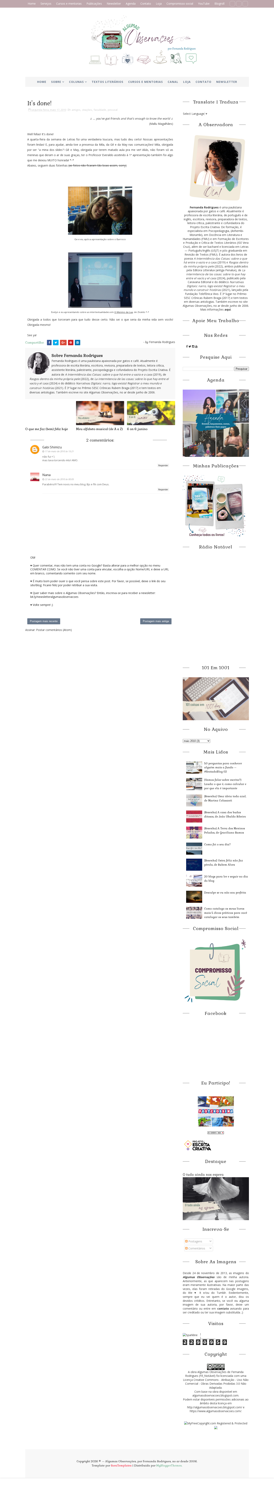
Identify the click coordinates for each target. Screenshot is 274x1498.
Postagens (195, 1241)
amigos (76, 110)
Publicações (94, 3)
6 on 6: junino (137, 429)
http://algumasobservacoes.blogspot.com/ (214, 1407)
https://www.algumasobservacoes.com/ (215, 1411)
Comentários (196, 1248)
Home (32, 3)
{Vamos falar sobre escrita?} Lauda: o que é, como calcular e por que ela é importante (225, 784)
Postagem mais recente (44, 621)
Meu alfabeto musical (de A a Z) (99, 429)
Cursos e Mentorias (145, 82)
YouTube (204, 3)
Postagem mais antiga (156, 621)
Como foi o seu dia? (217, 844)
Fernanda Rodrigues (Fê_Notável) (214, 1374)
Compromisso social (179, 3)
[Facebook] (232, 3)
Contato (145, 3)
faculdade (100, 110)
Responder (163, 465)
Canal (173, 82)
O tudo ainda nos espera (203, 1175)
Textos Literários (107, 82)
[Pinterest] (239, 3)
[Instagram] (245, 3)
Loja (159, 3)
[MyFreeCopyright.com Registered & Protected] (215, 1423)
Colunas (76, 82)
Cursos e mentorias (69, 3)
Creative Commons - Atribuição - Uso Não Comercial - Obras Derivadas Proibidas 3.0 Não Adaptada (217, 1383)
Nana (46, 475)
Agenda (131, 3)
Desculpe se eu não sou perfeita (225, 892)
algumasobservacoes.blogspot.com (215, 1395)
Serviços (46, 3)
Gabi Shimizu (52, 447)
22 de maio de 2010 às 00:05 (59, 479)
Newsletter (114, 3)
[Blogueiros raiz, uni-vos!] (216, 1132)
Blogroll (219, 3)
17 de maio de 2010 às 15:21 (59, 451)
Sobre (56, 82)
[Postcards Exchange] (216, 1111)
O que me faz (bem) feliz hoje (46, 429)
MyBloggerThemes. (169, 1465)
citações (87, 110)
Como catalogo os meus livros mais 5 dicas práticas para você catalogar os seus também (225, 913)
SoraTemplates (121, 1465)
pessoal (113, 110)
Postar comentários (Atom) (54, 630)
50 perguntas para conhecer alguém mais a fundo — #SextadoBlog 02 (223, 768)
